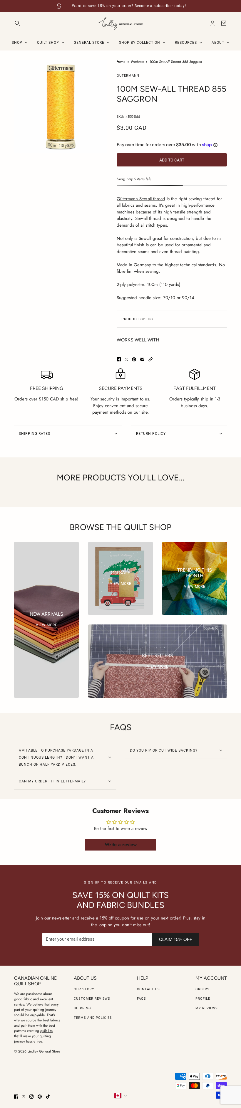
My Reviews (206, 1008)
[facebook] (16, 1096)
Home (121, 62)
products (137, 62)
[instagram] (31, 1096)
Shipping (82, 1008)
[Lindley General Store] (120, 23)
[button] (150, 359)
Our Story (84, 989)
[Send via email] (142, 359)
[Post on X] (126, 359)
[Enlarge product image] (60, 106)
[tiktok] (48, 1096)
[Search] (17, 23)
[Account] (212, 23)
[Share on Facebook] (119, 359)
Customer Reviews (92, 999)
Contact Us (148, 989)
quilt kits (46, 1030)
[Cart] (223, 23)
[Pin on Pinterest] (134, 359)
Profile (202, 999)
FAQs (141, 999)
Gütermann (128, 76)
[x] (23, 1096)
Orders (202, 989)
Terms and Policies (93, 1018)
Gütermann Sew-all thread (141, 199)
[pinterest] (39, 1096)
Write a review (121, 844)
